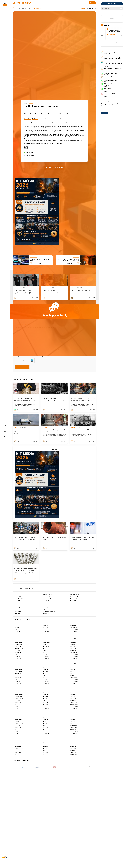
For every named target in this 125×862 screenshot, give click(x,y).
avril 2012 (72, 721)
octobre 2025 (17, 646)
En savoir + (104, 112)
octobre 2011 (72, 733)
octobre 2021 (17, 746)
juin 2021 (16, 754)
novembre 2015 (73, 631)
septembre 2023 (18, 698)
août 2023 (17, 700)
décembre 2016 (45, 735)
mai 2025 (16, 656)
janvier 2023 (17, 715)
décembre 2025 (18, 642)
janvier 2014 (72, 677)
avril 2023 (16, 708)
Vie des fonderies (73, 607)
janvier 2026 (17, 640)
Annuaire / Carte (112, 3)
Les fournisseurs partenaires (48, 611)
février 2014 (72, 675)
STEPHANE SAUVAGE (52, 134)
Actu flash (17, 596)
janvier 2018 (45, 708)
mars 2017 (45, 729)
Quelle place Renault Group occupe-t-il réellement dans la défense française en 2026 (113, 63)
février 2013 (72, 700)
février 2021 (45, 631)
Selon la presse (73, 602)
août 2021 (17, 750)
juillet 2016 (45, 746)
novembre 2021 (18, 744)
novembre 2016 (45, 737)
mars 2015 (72, 648)
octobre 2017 (45, 715)
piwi (104, 76)
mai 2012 (72, 719)
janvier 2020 (45, 658)
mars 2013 (72, 698)
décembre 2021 (18, 742)
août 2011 (72, 737)
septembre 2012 (73, 710)
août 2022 (17, 725)
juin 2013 (72, 692)
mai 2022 (16, 731)
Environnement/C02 (46, 594)
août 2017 (44, 719)
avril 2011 (72, 746)
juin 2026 (16, 629)
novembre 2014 (73, 656)
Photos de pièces (73, 594)
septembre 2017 (46, 717)
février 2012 (72, 725)
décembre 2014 (73, 654)
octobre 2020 (45, 640)
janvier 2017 (45, 733)
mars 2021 (45, 629)
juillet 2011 (72, 740)
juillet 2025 (17, 652)
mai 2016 (44, 750)
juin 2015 (72, 642)
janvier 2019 (45, 683)
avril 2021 (44, 627)
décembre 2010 (73, 754)
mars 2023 (17, 710)
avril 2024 (16, 683)
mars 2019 (45, 679)
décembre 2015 (73, 629)
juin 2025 (16, 654)
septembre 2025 (18, 648)
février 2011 (72, 750)
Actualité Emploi (18, 598)
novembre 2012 (73, 706)
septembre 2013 (73, 685)
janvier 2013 (72, 702)
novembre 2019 (45, 663)
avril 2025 (16, 658)
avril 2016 (44, 752)
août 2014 (72, 663)
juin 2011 (72, 742)
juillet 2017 (45, 721)
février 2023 (17, 712)
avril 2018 (44, 702)
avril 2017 (44, 727)
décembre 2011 (73, 729)
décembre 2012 (73, 704)
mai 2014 (72, 669)
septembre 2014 (73, 660)
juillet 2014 (72, 665)
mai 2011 (72, 744)
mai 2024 (16, 681)
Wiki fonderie (72, 609)
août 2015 (72, 638)
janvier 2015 (72, 652)
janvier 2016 (72, 627)
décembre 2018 (45, 685)
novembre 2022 (18, 719)
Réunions (72, 600)
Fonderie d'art (45, 600)
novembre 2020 (45, 638)
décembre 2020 (45, 635)
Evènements (45, 596)
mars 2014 (72, 673)
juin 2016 (44, 748)
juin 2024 (16, 679)
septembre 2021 (18, 748)
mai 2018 (44, 700)
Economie (17, 611)
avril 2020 (44, 652)
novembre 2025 (18, 644)
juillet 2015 (72, 640)
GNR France (35, 118)
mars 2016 (45, 754)
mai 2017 (44, 725)
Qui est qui (72, 598)
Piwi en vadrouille (73, 596)
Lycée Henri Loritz (32, 116)
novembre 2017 (45, 712)
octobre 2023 (17, 696)
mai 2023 (16, 706)
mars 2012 (72, 723)
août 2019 (44, 669)
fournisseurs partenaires (47, 607)
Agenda (16, 600)
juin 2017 (44, 723)
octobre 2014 (72, 658)
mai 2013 (72, 694)
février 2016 (72, 625)
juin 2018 (44, 698)
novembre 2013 (73, 681)
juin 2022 (16, 729)
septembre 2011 (73, 735)
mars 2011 (72, 748)
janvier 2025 (17, 665)
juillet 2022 (17, 727)
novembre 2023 (18, 694)
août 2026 (17, 625)
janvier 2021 (45, 633)
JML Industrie (62, 134)
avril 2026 (16, 633)
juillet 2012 (72, 715)
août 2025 (17, 650)
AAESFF (30, 103)
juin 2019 (44, 673)
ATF (15, 602)
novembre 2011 (73, 731)
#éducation (26, 148)
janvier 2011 (72, 752)
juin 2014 (72, 667)
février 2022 (17, 737)
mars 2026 (17, 635)
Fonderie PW (114, 73)
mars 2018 (45, 704)
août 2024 (17, 675)
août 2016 (44, 744)
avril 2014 (72, 671)
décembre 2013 (73, 679)
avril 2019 (44, 677)
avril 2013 (72, 696)
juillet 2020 (45, 646)
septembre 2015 (73, 635)
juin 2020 (44, 648)
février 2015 (72, 650)
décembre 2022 (18, 717)
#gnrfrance (26, 147)
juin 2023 (16, 704)
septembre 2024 (18, 673)
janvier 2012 (72, 727)
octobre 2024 (17, 671)
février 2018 (45, 706)
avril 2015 (72, 646)
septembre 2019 (46, 667)
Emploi (16, 613)
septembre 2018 (46, 692)
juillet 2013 (72, 690)
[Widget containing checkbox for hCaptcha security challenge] (25, 360)
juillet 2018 (45, 696)
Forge (44, 602)
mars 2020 (45, 654)
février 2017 (45, 731)
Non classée (45, 613)
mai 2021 (44, 625)
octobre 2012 (72, 708)
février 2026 (17, 638)
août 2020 (44, 644)
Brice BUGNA (27, 118)
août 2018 (44, 694)
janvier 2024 (17, 690)
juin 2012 (72, 717)
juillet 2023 (17, 702)
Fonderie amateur (46, 598)
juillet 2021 (17, 752)
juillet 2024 (17, 677)
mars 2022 (17, 735)
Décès (16, 609)
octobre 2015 (72, 633)
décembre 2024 (18, 667)
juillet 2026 (17, 627)
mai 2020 (44, 650)
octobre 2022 (17, 721)
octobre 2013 (72, 683)
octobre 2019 (45, 665)
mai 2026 (16, 631)
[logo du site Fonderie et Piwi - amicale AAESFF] (5, 6)
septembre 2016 (46, 742)
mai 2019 (44, 675)
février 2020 (45, 656)
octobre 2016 (45, 740)
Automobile (17, 607)
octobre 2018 (45, 690)
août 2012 (72, 712)
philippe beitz (31, 140)
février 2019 (45, 681)
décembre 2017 (45, 710)
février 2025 (17, 663)
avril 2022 (16, 733)
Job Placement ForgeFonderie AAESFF (33, 143)
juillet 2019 (45, 671)
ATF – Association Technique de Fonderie (52, 143)
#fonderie (26, 146)
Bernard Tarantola (42, 134)
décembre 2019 (45, 660)
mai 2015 (72, 644)
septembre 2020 (46, 642)
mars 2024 (17, 685)
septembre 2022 (18, 723)
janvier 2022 (17, 740)
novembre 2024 (18, 669)
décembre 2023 (18, 692)
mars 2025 (17, 660)
